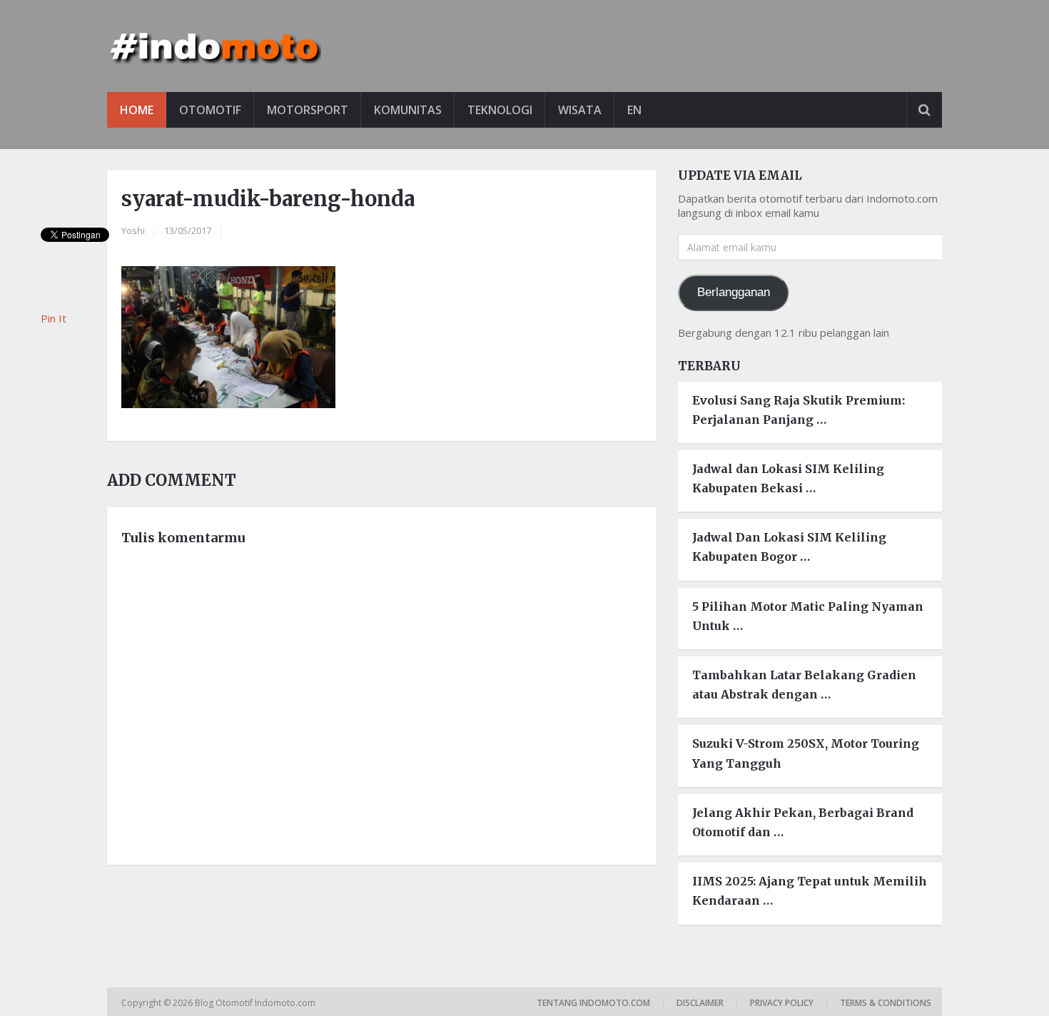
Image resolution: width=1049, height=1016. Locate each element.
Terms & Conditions (885, 1003)
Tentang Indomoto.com (593, 1003)
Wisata (580, 110)
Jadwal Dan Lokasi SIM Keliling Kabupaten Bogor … (789, 547)
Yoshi (133, 230)
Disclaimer (700, 1003)
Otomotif (210, 110)
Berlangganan (733, 292)
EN (634, 110)
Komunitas (408, 110)
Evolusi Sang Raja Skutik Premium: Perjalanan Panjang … (798, 410)
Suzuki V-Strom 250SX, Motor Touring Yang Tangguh (805, 753)
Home (136, 110)
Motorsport (307, 110)
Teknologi (499, 110)
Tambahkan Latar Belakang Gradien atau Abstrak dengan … (804, 684)
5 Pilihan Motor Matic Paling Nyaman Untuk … (807, 616)
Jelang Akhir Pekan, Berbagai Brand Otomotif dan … (802, 822)
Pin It (53, 318)
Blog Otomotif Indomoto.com (256, 1003)
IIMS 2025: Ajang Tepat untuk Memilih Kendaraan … (809, 891)
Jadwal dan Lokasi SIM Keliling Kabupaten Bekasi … (788, 478)
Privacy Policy (782, 1003)
